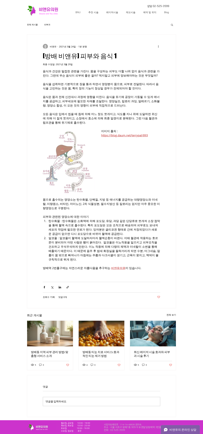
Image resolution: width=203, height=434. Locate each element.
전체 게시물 (32, 25)
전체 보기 (171, 314)
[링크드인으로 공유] (59, 287)
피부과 (47, 25)
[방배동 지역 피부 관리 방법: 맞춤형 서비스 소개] (50, 333)
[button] (172, 24)
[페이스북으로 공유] (44, 287)
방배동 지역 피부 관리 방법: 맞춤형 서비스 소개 (49, 353)
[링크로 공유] (67, 287)
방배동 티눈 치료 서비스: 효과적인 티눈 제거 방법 (100, 353)
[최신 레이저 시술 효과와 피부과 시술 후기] (153, 333)
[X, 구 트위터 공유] (52, 287)
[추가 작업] (158, 46)
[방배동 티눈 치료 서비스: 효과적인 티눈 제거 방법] (101, 333)
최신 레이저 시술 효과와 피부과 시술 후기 (152, 353)
